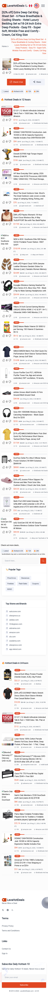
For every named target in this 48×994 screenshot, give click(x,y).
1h (16, 446)
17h (17, 783)
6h (16, 206)
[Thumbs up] (4, 72)
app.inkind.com (14, 649)
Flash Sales (23, 584)
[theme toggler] (26, 6)
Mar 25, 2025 (19, 74)
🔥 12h (28, 91)
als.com (11, 637)
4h (16, 363)
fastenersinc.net (26, 145)
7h (16, 538)
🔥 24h (36, 91)
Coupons (35, 584)
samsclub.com (27, 805)
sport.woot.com (25, 206)
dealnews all (39, 206)
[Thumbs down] (9, 72)
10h (16, 164)
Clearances (25, 578)
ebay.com (24, 254)
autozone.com (14, 611)
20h (17, 764)
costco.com (25, 470)
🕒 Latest (5, 91)
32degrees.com (14, 624)
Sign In (4, 953)
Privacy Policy (8, 926)
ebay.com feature (38, 254)
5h (16, 227)
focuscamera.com (27, 424)
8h (16, 383)
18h (17, 684)
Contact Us (6, 949)
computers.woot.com (29, 764)
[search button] (43, 561)
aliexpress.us (13, 616)
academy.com (13, 641)
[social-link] (3, 910)
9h (16, 123)
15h (17, 708)
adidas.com (13, 620)
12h (17, 747)
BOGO (9, 589)
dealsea (38, 684)
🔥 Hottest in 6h (17, 91)
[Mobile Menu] (43, 5)
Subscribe (24, 985)
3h (16, 298)
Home (4, 46)
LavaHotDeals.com (27, 991)
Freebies (10, 584)
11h (16, 145)
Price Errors (11, 578)
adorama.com (13, 628)
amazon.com (31, 74)
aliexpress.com (14, 645)
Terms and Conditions (11, 931)
